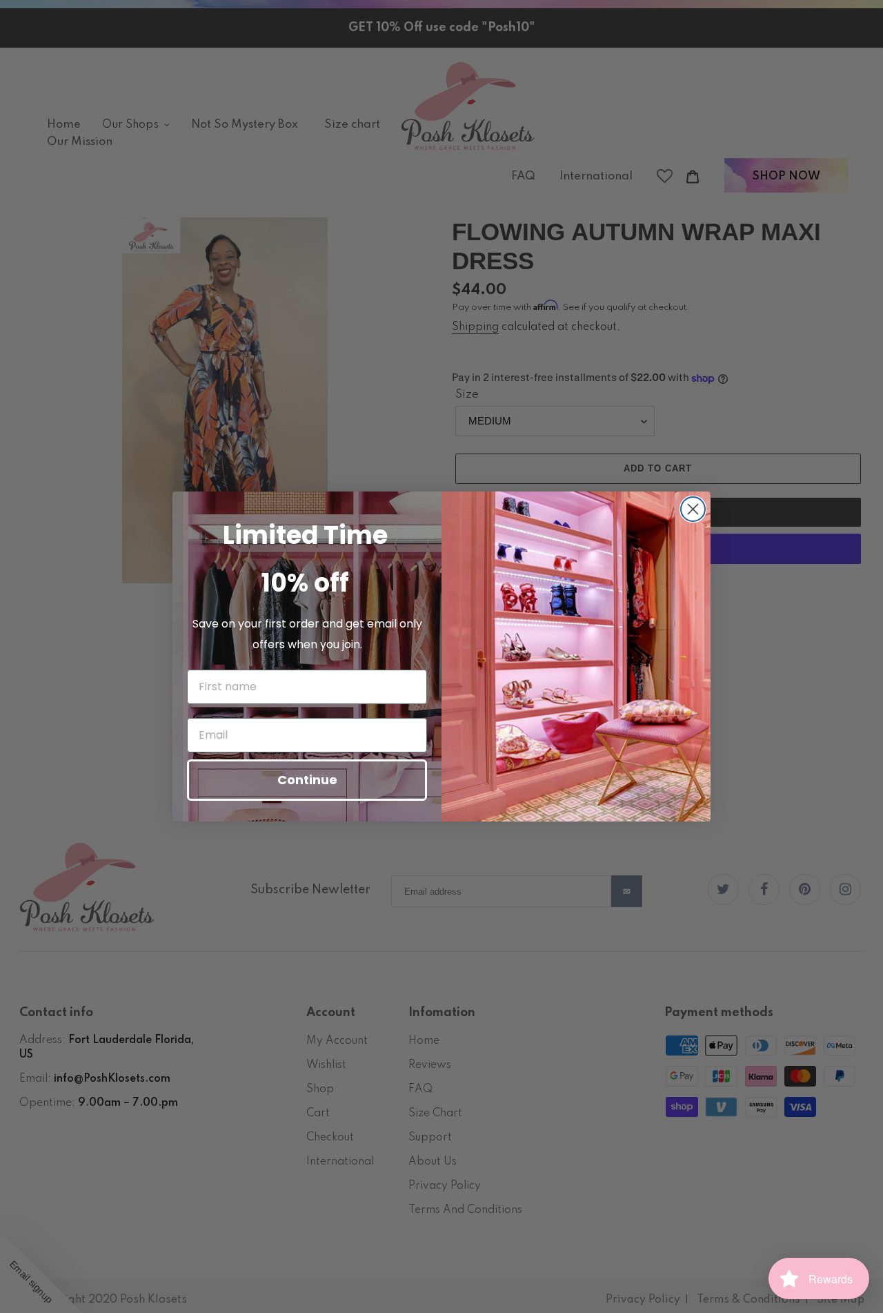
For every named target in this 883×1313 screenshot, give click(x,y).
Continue (307, 779)
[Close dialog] (693, 509)
